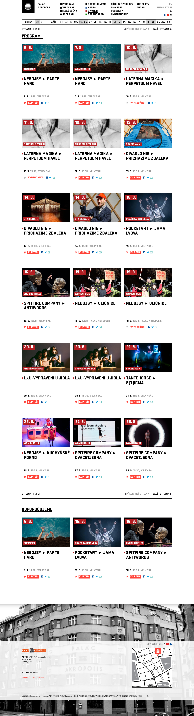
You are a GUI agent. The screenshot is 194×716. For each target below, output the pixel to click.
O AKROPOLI (118, 8)
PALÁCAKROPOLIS (44, 6)
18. (143, 22)
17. (138, 22)
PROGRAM (68, 4)
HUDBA (92, 8)
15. (129, 22)
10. (105, 22)
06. (86, 22)
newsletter (164, 8)
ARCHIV (141, 8)
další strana (161, 29)
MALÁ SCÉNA (69, 11)
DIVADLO (93, 11)
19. (148, 22)
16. (134, 22)
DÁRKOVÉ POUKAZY (122, 4)
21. (158, 22)
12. (114, 22)
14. (124, 22)
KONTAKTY (143, 4)
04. (76, 22)
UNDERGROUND (119, 14)
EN (170, 4)
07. (90, 22)
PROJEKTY (117, 11)
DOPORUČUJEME (97, 4)
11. (110, 22)
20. (153, 22)
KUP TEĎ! (33, 103)
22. (163, 22)
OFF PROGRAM (96, 14)
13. (119, 22)
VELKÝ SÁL (68, 8)
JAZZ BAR (68, 14)
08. (95, 22)
